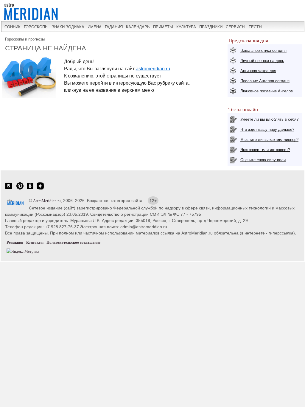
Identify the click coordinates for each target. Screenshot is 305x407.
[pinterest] (19, 189)
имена (95, 27)
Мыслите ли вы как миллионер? (269, 139)
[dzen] (40, 189)
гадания (114, 27)
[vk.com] (8, 189)
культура (186, 27)
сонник (12, 27)
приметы (163, 27)
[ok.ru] (30, 189)
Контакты (34, 242)
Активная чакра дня (258, 71)
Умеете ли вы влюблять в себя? (269, 119)
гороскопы (36, 27)
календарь (138, 27)
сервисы (235, 27)
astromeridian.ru (153, 68)
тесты (255, 27)
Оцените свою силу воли (263, 160)
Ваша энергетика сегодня (263, 50)
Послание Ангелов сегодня (265, 81)
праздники (210, 27)
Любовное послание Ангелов (266, 91)
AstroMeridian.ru (47, 200)
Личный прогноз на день (262, 60)
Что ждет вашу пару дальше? (267, 129)
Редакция (15, 242)
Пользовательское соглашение (73, 242)
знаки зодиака (68, 27)
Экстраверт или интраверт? (265, 149)
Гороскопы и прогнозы (25, 39)
